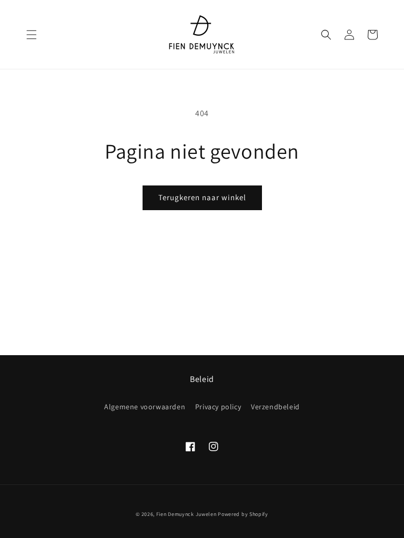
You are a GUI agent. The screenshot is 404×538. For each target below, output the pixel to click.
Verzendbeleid (275, 406)
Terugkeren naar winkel (202, 197)
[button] (31, 34)
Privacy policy (218, 406)
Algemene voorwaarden (144, 406)
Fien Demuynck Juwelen (186, 514)
